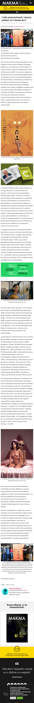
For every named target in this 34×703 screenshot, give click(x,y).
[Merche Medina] (5, 591)
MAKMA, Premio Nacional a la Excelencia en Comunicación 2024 (18, 8)
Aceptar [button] (20, 698)
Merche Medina (19, 26)
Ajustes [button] (13, 698)
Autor (3, 584)
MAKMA (25, 590)
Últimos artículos (10, 584)
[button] (30, 3)
